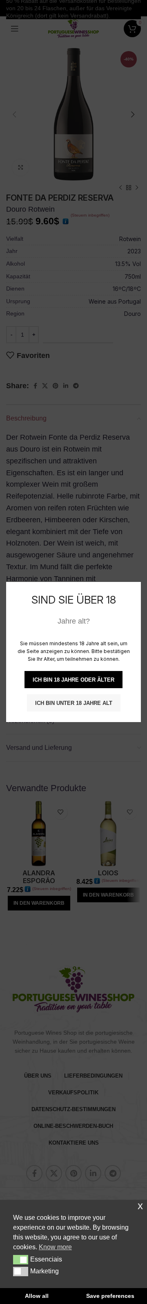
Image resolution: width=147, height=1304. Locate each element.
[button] (20, 1259)
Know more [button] (55, 1247)
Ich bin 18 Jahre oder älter (73, 680)
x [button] (140, 1206)
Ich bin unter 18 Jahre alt (73, 703)
